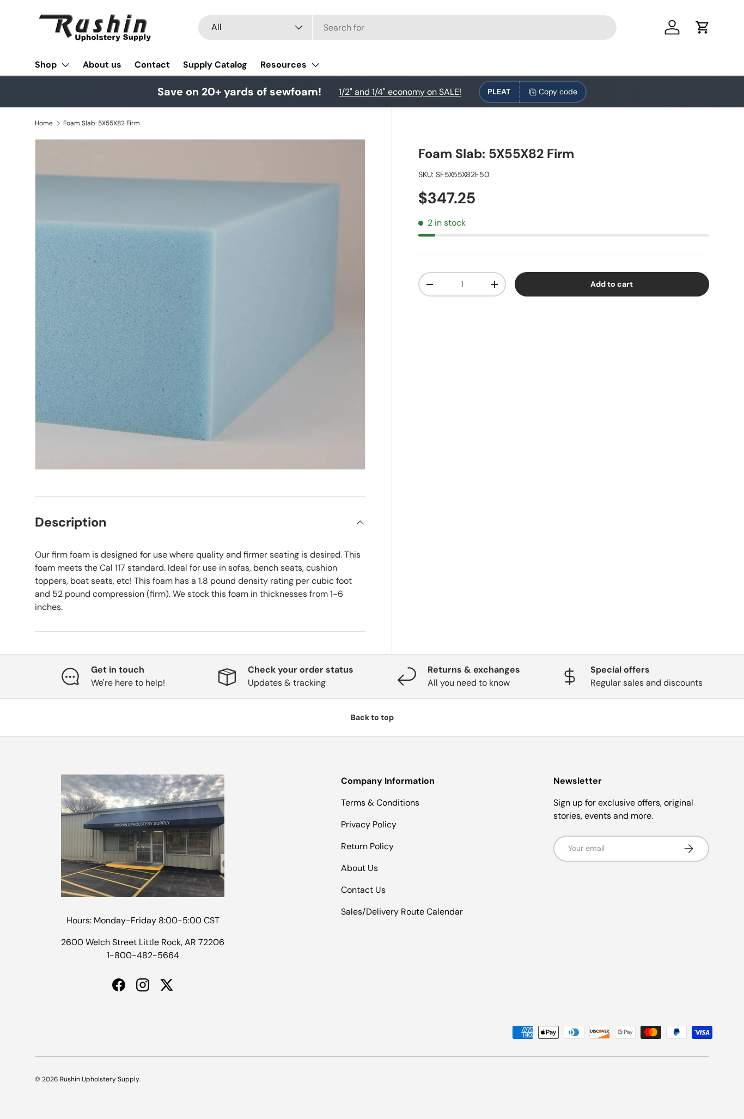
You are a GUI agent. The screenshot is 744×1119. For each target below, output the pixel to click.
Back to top (372, 717)
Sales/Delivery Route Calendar (402, 911)
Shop (46, 64)
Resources (283, 64)
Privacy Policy (369, 824)
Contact (152, 64)
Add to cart (611, 284)
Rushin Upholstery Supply (99, 1079)
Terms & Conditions (380, 802)
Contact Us (363, 890)
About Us (359, 868)
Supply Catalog (215, 64)
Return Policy (367, 846)
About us (102, 64)
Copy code (558, 91)
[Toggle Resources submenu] (315, 64)
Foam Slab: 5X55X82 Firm (101, 123)
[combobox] (407, 27)
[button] (703, 27)
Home (44, 123)
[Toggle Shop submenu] (65, 64)
